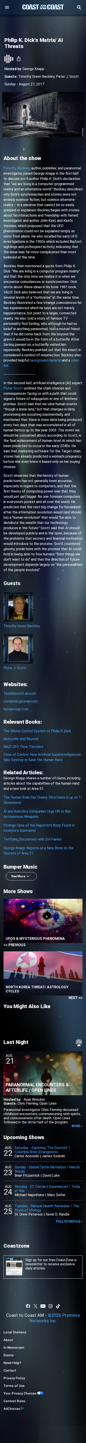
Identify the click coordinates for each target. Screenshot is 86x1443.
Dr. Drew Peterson (29, 1214)
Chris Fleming (27, 1103)
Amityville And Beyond (21, 739)
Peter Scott (13, 388)
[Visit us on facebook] (28, 1306)
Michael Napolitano (29, 1195)
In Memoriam (14, 1348)
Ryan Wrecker (34, 1099)
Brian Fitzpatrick (27, 1175)
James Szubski (53, 1156)
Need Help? (12, 1363)
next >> (75, 998)
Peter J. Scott (67, 76)
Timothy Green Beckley (36, 76)
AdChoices (12, 1409)
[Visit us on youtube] (43, 1306)
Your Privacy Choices (20, 1393)
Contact (10, 1370)
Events (9, 1355)
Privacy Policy (14, 1378)
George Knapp (33, 69)
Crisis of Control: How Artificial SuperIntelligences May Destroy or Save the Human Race (42, 757)
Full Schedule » (69, 1221)
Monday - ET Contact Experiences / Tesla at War (47, 1189)
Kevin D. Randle (57, 1214)
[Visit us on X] (35, 1306)
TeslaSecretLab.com (20, 693)
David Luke (51, 1175)
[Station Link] (43, 7)
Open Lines (48, 1103)
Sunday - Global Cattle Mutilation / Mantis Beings (47, 1169)
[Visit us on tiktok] (58, 1306)
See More (18, 876)
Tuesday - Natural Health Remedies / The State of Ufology (47, 1208)
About (8, 1340)
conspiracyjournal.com (21, 701)
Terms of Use (14, 1386)
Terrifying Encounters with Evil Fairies (32, 839)
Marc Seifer (56, 1195)
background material (45, 360)
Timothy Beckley (17, 168)
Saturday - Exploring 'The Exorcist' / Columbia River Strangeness (42, 1150)
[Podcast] (78, 1042)
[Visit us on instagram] (50, 1306)
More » (77, 1126)
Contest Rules (14, 1401)
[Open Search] (78, 7)
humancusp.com (16, 709)
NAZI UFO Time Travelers (23, 747)
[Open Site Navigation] (7, 7)
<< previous (15, 945)
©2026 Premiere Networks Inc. (54, 1318)
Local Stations (15, 1332)
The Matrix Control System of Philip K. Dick (37, 731)
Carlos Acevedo (27, 1156)
